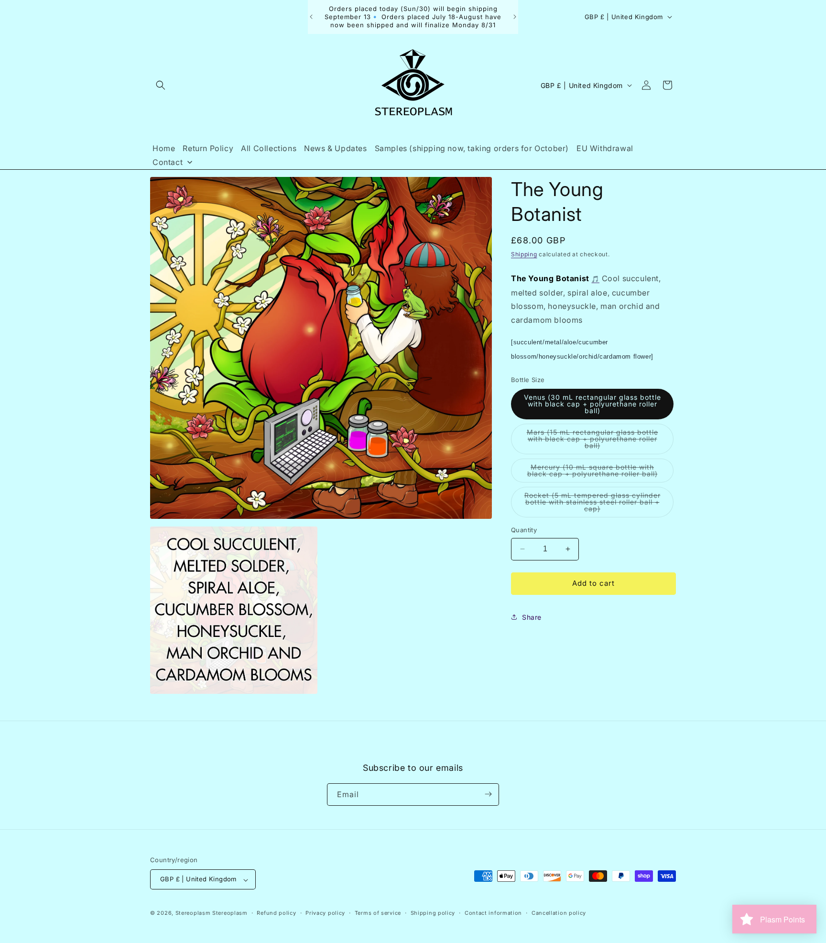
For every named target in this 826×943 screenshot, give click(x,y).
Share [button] (532, 617)
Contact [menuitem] (167, 162)
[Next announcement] (514, 17)
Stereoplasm (193, 913)
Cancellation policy (559, 913)
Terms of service (378, 913)
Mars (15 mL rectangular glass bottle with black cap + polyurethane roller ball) (592, 441)
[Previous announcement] (311, 17)
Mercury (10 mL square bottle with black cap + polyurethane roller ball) (600, 472)
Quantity (524, 530)
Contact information (493, 913)
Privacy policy (325, 913)
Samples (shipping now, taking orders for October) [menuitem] (472, 148)
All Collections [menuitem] (268, 148)
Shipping (524, 254)
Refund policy (276, 913)
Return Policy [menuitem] (208, 148)
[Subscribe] (488, 794)
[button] (160, 85)
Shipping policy (433, 913)
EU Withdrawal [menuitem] (604, 148)
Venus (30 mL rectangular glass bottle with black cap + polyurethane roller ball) (592, 404)
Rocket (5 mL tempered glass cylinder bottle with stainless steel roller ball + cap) (592, 504)
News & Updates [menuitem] (335, 148)
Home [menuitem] (163, 148)
